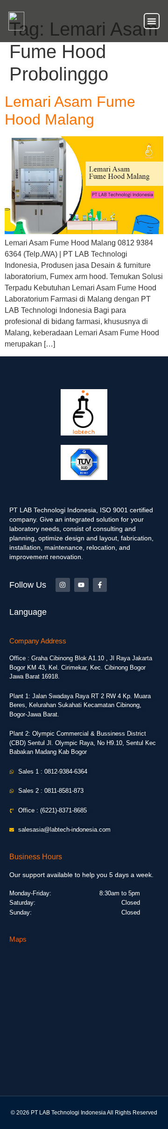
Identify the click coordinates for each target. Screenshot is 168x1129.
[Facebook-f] (100, 585)
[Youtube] (81, 585)
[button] (152, 21)
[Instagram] (63, 585)
